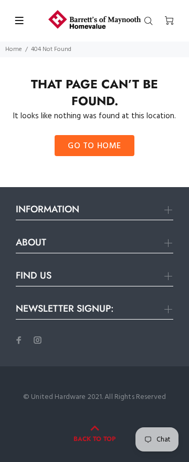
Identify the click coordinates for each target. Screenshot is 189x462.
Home (13, 49)
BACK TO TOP (95, 439)
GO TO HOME (94, 146)
